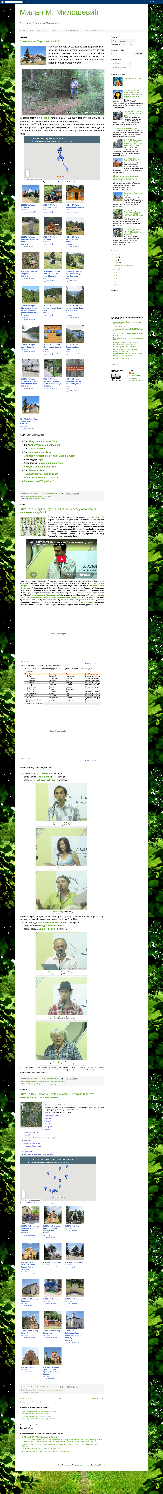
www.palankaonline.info (76, 1070)
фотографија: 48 (29, 1305)
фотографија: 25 (28, 428)
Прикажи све (25, 661)
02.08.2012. (69, 388)
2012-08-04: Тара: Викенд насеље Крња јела (52, 308)
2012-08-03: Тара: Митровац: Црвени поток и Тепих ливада (52, 381)
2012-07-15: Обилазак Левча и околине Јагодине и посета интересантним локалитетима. (53, 1203)
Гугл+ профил (34, 30)
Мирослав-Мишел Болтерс (57, 972)
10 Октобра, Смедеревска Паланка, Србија (42, 1084)
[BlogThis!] (70, 493)
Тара (40, 459)
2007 (116, 282)
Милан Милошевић (52, 30)
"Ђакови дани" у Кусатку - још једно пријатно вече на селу (133, 113)
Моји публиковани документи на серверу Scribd (39, 1411)
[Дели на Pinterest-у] (77, 493)
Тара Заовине (37, 448)
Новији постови (26, 1398)
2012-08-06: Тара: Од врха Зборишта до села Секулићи (74, 273)
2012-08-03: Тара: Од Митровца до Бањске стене (52, 347)
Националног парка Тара (43, 441)
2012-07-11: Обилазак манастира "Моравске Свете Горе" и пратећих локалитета (132, 232)
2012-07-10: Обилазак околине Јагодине (132, 160)
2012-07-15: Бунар (72, 1226)
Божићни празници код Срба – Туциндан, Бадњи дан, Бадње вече (45, 1451)
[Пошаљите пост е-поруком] (62, 493)
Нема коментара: (53, 493)
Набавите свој (90, 663)
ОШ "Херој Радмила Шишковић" (124, 347)
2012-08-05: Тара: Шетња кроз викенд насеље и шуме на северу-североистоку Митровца (29, 310)
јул (117, 269)
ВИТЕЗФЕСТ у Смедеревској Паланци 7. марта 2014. (41, 1448)
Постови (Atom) (37, 1402)
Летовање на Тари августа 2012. (40, 41)
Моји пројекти (97, 30)
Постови (117, 63)
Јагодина (29, 1390)
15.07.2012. (24, 1233)
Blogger (102, 1465)
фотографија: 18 (29, 1235)
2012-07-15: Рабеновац (74, 1299)
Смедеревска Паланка (57, 1081)
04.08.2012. (47, 312)
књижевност (41, 1081)
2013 (116, 257)
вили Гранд (43, 118)
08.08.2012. (24, 209)
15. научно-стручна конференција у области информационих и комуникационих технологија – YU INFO (127, 178)
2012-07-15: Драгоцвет (52, 1262)
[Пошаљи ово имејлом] (67, 493)
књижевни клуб (31, 1081)
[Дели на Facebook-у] (75, 493)
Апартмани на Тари (40, 452)
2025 (116, 254)
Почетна (21, 30)
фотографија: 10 (29, 246)
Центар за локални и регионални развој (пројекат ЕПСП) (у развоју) (127, 354)
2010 (116, 273)
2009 (116, 276)
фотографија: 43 (29, 388)
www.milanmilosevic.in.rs (29, 1070)
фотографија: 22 (74, 1342)
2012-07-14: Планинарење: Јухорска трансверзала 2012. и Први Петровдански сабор (133, 213)
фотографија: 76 (52, 315)
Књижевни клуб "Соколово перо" (46, 595)
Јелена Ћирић (43, 777)
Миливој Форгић (47, 929)
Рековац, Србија (34, 1392)
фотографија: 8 (51, 1303)
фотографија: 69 (52, 244)
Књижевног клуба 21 (95, 517)
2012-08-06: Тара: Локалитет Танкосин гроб (29, 239)
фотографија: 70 (74, 354)
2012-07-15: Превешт (51, 1299)
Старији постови (97, 1398)
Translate (128, 44)
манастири (41, 1390)
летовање (29, 496)
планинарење (37, 496)
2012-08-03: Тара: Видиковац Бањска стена (73, 347)
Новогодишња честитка (132, 78)
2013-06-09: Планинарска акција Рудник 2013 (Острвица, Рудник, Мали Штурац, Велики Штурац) (133, 142)
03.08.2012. (47, 352)
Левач (35, 1390)
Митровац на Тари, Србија (37, 498)
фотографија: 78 (29, 319)
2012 (116, 260)
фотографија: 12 (74, 1230)
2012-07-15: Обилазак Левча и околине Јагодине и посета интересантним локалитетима (57, 1095)
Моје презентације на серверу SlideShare (37, 1416)
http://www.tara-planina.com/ (44, 445)
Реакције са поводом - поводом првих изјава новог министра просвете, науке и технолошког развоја (133, 94)
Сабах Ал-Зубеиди (46, 780)
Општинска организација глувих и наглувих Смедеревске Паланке (125, 343)
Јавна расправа (119, 326)
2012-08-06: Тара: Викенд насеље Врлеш (72, 239)
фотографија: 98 (52, 280)
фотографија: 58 (74, 212)
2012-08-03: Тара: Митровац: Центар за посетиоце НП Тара (29, 381)
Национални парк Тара (50, 463)
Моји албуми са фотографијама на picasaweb (38, 1419)
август (118, 263)
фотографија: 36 (29, 278)
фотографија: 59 (29, 351)
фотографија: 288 (30, 212)
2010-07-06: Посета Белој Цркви (126, 128)
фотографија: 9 (73, 1267)
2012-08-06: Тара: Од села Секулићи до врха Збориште (51, 273)
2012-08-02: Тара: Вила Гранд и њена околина (29, 421)
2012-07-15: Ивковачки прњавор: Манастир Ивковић (30, 1228)
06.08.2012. (24, 244)
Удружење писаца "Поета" (83, 602)
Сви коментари (120, 67)
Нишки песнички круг (37, 597)
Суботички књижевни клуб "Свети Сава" (64, 597)
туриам (49, 496)
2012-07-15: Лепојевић (74, 1262)
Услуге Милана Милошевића (76, 30)
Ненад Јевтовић (46, 926)
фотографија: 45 (51, 1337)
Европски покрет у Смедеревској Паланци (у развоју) (125, 350)
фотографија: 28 (51, 1237)
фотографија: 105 (52, 354)
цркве (61, 1390)
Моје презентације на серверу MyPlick (36, 1414)
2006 (116, 285)
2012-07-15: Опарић (29, 1367)
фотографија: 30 (52, 212)
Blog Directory (116, 364)
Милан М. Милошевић (59, 12)
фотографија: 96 (29, 1337)
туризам (56, 1390)
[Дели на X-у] (72, 493)
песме (47, 1081)
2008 (116, 279)
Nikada (87, 1465)
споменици (48, 1390)
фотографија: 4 (73, 1303)
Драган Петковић (44, 773)
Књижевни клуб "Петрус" (83, 593)
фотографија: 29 (74, 390)
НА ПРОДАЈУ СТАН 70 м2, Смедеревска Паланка (39, 1437)
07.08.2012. (47, 209)
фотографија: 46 (74, 246)
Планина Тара (37, 470)
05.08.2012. (24, 317)
